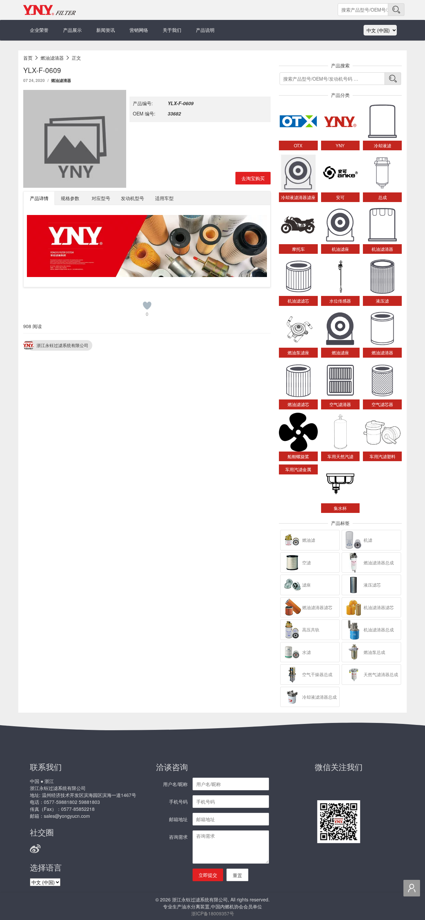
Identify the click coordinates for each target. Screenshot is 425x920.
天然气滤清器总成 (381, 674)
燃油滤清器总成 (379, 562)
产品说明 (205, 30)
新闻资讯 (105, 30)
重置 (237, 875)
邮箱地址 (178, 819)
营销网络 (138, 30)
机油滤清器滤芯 (379, 607)
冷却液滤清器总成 (319, 697)
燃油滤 (308, 540)
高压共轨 (310, 629)
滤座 (306, 585)
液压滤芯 (372, 585)
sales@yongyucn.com (67, 816)
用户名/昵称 (175, 784)
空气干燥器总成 (317, 674)
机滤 (368, 540)
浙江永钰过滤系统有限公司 (62, 345)
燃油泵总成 (374, 652)
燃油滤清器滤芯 (317, 607)
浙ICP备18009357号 (212, 913)
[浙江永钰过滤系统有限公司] (49, 10)
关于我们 (172, 30)
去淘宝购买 (253, 178)
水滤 (306, 652)
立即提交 (208, 875)
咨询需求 (178, 836)
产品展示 (72, 30)
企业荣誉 (39, 30)
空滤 (306, 562)
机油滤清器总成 (379, 629)
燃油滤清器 (61, 80)
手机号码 (178, 801)
